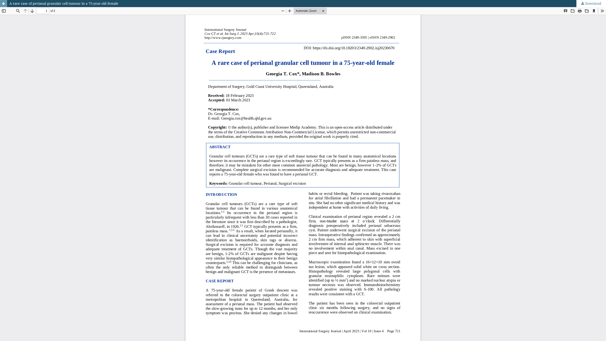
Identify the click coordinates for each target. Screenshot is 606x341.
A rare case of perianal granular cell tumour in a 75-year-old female (63, 3)
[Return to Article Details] (3, 3)
